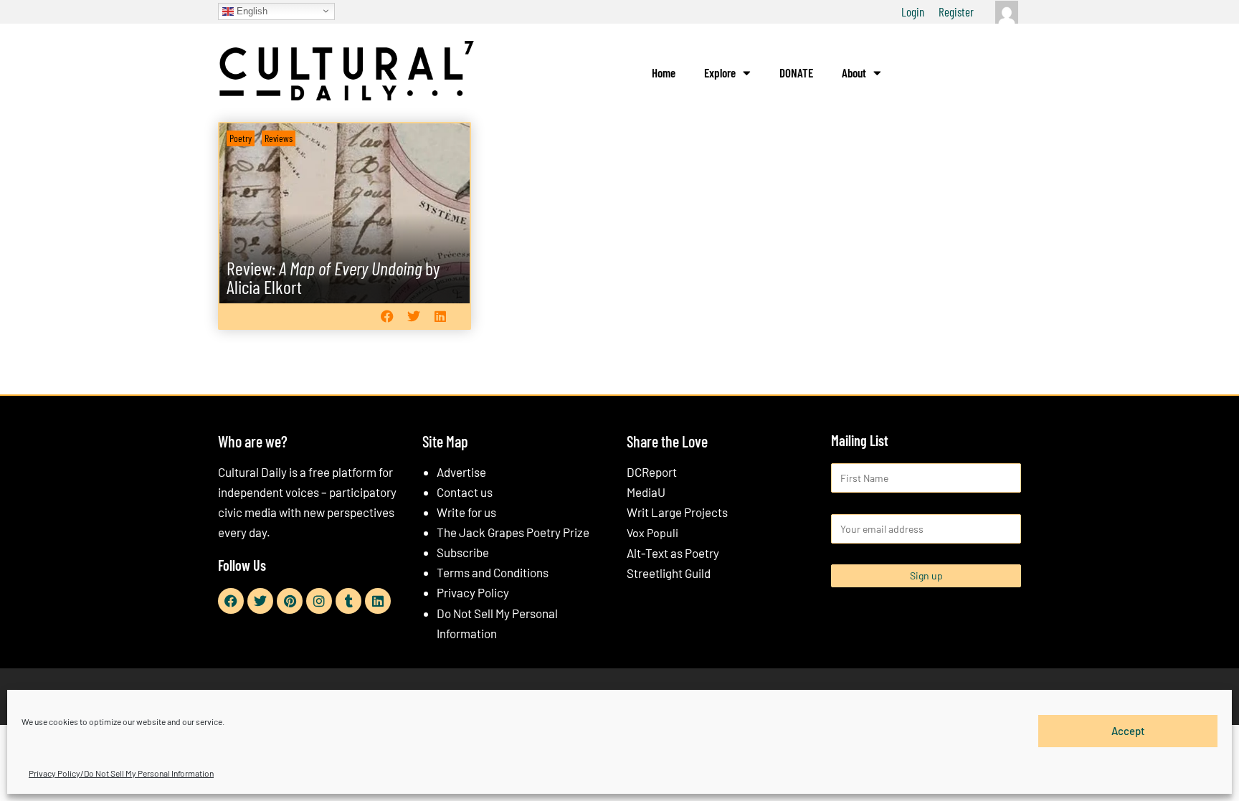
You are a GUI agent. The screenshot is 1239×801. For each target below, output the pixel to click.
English (250, 10)
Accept (1128, 730)
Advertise (461, 472)
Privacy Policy (473, 592)
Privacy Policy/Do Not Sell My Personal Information (121, 773)
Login (912, 11)
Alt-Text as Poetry (673, 553)
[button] (387, 316)
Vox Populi (652, 532)
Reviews (279, 138)
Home (663, 72)
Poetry (240, 138)
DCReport (652, 472)
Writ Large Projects (677, 512)
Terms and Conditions (493, 572)
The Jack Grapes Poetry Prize (513, 532)
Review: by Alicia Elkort (333, 277)
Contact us (465, 492)
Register (956, 11)
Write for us (466, 512)
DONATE (796, 72)
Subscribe (463, 552)
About (854, 72)
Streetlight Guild (669, 573)
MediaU (646, 492)
